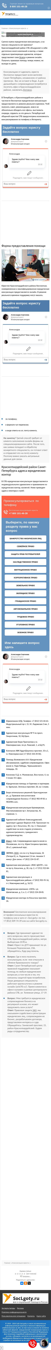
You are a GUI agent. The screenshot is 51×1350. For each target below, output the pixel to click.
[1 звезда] (16, 1274)
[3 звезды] (20, 1274)
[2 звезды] (18, 1274)
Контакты (31, 1316)
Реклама (20, 1308)
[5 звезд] (25, 1274)
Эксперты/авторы (8, 1308)
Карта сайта (41, 1316)
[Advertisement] (26, 222)
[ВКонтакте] (21, 1283)
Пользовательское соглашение (14, 1316)
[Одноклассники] (25, 1283)
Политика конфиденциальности (14, 1312)
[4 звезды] (22, 1274)
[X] (29, 1283)
